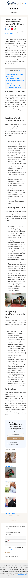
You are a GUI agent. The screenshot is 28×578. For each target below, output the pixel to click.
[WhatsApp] (15, 29)
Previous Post (14, 516)
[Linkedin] (17, 9)
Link (10, 549)
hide (20, 70)
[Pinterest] (15, 9)
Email (7, 541)
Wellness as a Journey (13, 73)
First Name (8, 534)
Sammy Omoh (9, 33)
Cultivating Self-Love (12, 78)
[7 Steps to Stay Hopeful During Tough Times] (10, 488)
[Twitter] (13, 9)
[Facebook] (10, 9)
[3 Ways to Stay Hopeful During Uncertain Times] (10, 473)
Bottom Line (9, 83)
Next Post (14, 520)
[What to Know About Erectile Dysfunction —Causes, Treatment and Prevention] (10, 458)
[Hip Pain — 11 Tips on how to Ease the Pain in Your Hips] (10, 504)
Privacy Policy (22, 575)
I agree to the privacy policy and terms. (14, 443)
